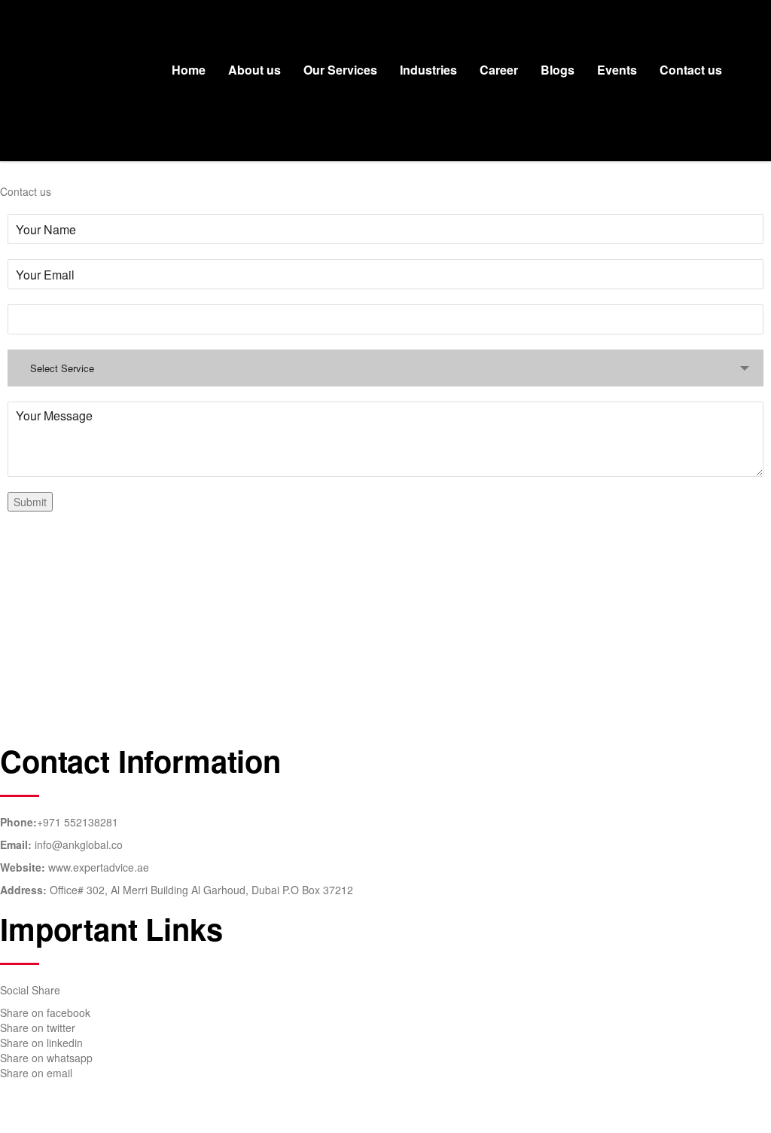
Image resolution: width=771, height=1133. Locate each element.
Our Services (340, 69)
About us (254, 69)
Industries (428, 69)
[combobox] (385, 368)
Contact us (691, 69)
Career (499, 69)
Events (617, 69)
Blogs (557, 69)
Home (189, 69)
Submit (30, 501)
